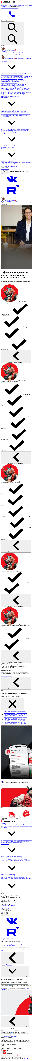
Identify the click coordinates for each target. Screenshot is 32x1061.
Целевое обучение (13, 114)
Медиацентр (9, 129)
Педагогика (10, 76)
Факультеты (19, 58)
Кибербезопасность (27, 76)
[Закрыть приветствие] (1, 1049)
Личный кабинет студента (7, 145)
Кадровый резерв (12, 132)
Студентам (10, 59)
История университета (14, 130)
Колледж (8, 161)
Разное (15, 163)
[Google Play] (10, 939)
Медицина (15, 76)
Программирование (13, 84)
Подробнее (3, 950)
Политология (14, 92)
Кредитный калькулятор (17, 112)
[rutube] (12, 195)
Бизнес (8, 75)
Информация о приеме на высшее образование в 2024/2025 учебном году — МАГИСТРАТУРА (16, 717)
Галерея (7, 130)
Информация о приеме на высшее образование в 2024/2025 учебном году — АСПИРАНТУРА (15, 720)
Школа (4, 163)
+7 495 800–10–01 (5, 8)
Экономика (13, 75)
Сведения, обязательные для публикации (19, 860)
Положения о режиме (10, 945)
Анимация (8, 80)
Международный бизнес (13, 77)
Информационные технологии (17, 73)
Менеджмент (28, 73)
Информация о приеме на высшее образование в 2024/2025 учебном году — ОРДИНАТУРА (15, 723)
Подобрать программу (16, 6)
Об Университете (5, 116)
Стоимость (21, 1054)
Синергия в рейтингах (18, 129)
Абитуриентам (25, 58)
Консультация (28, 1054)
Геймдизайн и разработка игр (14, 89)
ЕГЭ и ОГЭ (3, 129)
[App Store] (4, 939)
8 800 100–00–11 (14, 8)
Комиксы (21, 77)
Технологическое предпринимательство (13, 94)
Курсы (10, 110)
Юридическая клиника (11, 858)
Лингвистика (8, 81)
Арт (10, 92)
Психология (4, 75)
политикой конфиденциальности (11, 675)
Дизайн (20, 76)
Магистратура (21, 162)
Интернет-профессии (17, 88)
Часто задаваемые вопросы (20, 115)
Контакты (19, 132)
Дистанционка (14, 162)
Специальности (5, 110)
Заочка (8, 162)
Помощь (12, 163)
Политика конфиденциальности (9, 944)
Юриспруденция (5, 73)
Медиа (14, 59)
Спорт (14, 79)
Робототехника (21, 92)
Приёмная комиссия (16, 111)
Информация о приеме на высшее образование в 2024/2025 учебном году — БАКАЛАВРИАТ (15, 712)
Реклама (14, 81)
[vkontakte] (12, 184)
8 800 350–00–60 (5, 169)
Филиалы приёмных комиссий (14, 877)
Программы (5, 1054)
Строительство (10, 87)
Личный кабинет (8, 115)
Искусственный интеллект (12, 96)
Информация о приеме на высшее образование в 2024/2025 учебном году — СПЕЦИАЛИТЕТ (16, 715)
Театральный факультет (13, 93)
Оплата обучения (18, 145)
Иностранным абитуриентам (15, 859)
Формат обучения (13, 1054)
